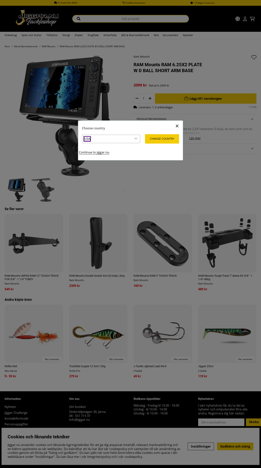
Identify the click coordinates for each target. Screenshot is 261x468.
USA (87, 139)
